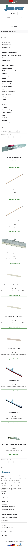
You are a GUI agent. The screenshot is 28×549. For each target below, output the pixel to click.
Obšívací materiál (7, 81)
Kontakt (4, 525)
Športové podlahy (7, 110)
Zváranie (4, 120)
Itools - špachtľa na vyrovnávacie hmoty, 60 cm (14, 444)
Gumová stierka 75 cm (14, 380)
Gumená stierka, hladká (14, 348)
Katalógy (5, 501)
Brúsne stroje (6, 42)
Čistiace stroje (6, 47)
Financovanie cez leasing (9, 514)
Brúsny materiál (6, 44)
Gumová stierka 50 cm (14, 412)
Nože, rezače (5, 76)
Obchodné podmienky (8, 506)
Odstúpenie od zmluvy (9, 512)
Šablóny (4, 104)
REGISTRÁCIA (14, 2)
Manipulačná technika (8, 65)
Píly (3, 89)
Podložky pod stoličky (8, 91)
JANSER (10, 541)
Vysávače (4, 117)
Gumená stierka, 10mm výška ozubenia (14, 284)
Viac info (3, 493)
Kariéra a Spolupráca (7, 527)
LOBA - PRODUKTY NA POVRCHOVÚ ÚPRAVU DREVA (14, 63)
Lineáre (4, 57)
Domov (2, 31)
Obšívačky (5, 78)
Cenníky (4, 504)
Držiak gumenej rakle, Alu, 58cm (14, 253)
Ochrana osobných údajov (10, 517)
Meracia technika (7, 68)
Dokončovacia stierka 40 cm (14, 157)
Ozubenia (5, 102)
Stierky (4, 99)
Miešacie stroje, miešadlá (9, 70)
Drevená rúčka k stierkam (14, 189)
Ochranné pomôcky (7, 83)
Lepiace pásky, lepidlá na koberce (11, 55)
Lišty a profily (6, 60)
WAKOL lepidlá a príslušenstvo (10, 123)
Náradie (4, 73)
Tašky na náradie (6, 112)
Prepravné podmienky (8, 509)
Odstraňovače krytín (8, 86)
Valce (3, 115)
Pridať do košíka (15, 167)
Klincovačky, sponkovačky (9, 52)
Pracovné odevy (6, 94)
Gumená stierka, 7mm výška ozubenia (14, 316)
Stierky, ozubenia (9, 31)
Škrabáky (4, 107)
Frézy (3, 50)
